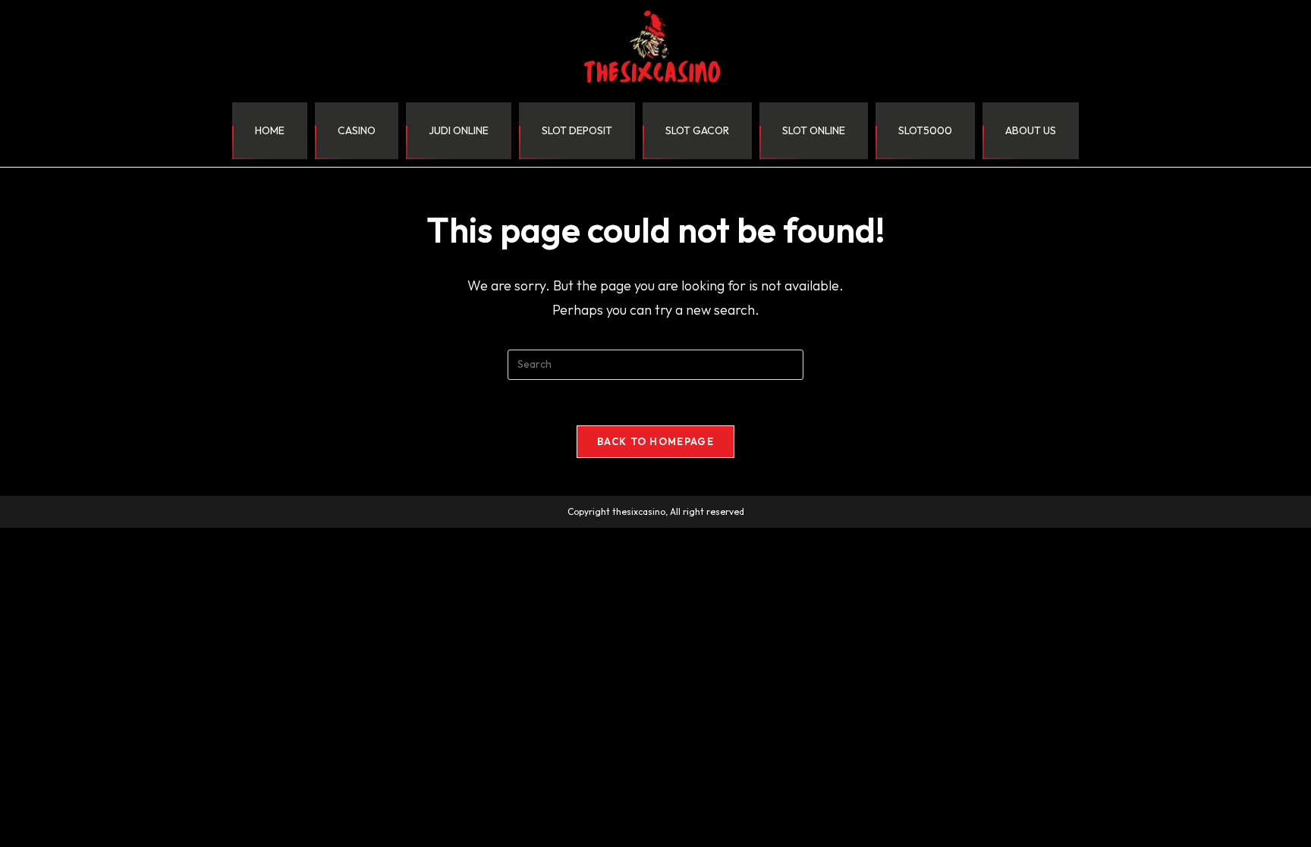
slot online (813, 130)
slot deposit (577, 130)
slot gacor (697, 130)
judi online (459, 130)
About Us (1030, 130)
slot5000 (925, 130)
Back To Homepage (655, 441)
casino (357, 130)
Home (270, 130)
